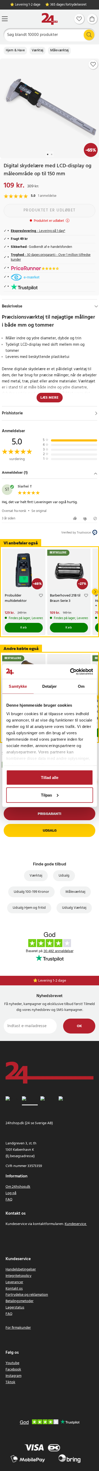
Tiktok (10, 1382)
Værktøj (37, 50)
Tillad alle (49, 777)
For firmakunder (18, 1328)
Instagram (13, 1376)
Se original (38, 511)
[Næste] (95, 592)
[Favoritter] (79, 19)
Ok (79, 1026)
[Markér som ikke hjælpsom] (85, 518)
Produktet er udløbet (49, 210)
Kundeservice (75, 1224)
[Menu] (5, 18)
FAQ (9, 1200)
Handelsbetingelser (21, 1269)
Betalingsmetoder (20, 1301)
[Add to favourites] (93, 64)
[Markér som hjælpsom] (75, 518)
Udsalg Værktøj (74, 908)
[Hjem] (50, 19)
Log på (11, 1193)
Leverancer (14, 1282)
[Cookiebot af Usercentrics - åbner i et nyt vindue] (70, 671)
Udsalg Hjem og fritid (29, 908)
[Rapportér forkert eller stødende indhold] (95, 518)
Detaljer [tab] (49, 686)
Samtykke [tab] (18, 686)
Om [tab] (81, 686)
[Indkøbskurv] (92, 19)
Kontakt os (14, 1289)
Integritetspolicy (18, 1276)
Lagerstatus (15, 1308)
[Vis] (96, 413)
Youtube (12, 1363)
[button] (49, 473)
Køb (23, 627)
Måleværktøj (59, 50)
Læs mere (49, 398)
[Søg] (89, 35)
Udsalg (49, 830)
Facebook (13, 1369)
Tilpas (46, 795)
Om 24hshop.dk (18, 1187)
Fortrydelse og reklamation (27, 1295)
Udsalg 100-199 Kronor (31, 892)
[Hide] (96, 306)
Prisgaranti (49, 813)
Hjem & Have (15, 50)
